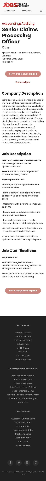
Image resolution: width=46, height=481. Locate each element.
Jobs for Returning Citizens (23, 387)
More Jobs (23, 402)
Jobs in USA (23, 351)
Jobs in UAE (23, 347)
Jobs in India (23, 344)
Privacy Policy (30, 472)
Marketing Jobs (23, 434)
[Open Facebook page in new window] (10, 463)
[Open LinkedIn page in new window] (27, 463)
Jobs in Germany (23, 340)
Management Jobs (23, 430)
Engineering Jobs (23, 422)
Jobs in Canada (23, 336)
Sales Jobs (23, 441)
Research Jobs (23, 437)
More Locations (23, 359)
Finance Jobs (23, 426)
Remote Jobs (23, 355)
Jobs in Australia (23, 332)
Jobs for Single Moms (23, 390)
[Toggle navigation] (41, 11)
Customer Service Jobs (23, 418)
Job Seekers (10, 11)
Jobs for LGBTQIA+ (23, 379)
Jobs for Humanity (15, 472)
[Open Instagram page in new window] (36, 463)
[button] (38, 473)
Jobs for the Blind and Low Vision (23, 394)
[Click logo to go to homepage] (16, 5)
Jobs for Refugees (23, 383)
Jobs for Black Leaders (23, 375)
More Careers (23, 445)
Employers (26, 11)
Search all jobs (23, 82)
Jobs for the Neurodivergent (23, 398)
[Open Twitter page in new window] (19, 463)
